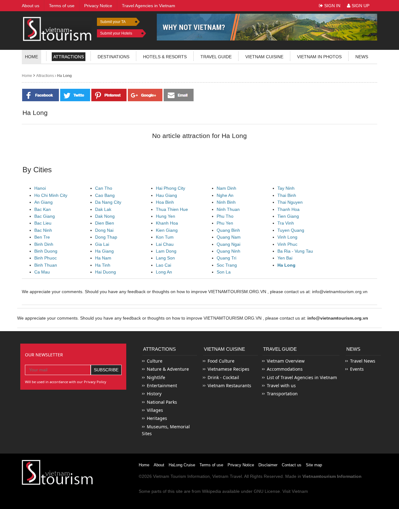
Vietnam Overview (286, 361)
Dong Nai (104, 230)
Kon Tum (165, 237)
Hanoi (40, 188)
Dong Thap (106, 237)
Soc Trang (227, 265)
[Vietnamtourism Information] (57, 28)
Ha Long (64, 76)
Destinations (113, 56)
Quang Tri (226, 257)
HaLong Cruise (182, 465)
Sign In (331, 5)
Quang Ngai (228, 244)
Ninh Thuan (228, 209)
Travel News (362, 361)
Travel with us (281, 385)
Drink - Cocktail (223, 377)
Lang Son (165, 257)
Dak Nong (105, 216)
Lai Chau (165, 244)
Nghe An (225, 195)
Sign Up (359, 5)
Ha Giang (104, 251)
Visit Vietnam (295, 491)
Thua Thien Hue (172, 209)
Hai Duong (105, 271)
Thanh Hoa (288, 209)
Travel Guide (280, 349)
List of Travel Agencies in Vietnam (302, 377)
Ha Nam (103, 257)
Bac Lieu (42, 223)
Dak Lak (103, 209)
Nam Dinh (226, 188)
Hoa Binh (165, 202)
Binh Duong (45, 251)
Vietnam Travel (227, 476)
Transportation (282, 394)
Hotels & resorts (165, 56)
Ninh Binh (226, 202)
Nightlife (156, 377)
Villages (155, 410)
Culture (154, 361)
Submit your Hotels (116, 33)
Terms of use (211, 465)
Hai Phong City (170, 188)
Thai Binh (286, 195)
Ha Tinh (102, 265)
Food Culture (221, 361)
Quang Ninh (228, 251)
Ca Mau (42, 271)
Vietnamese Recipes (228, 369)
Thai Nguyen (290, 202)
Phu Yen (225, 223)
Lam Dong (166, 251)
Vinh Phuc (287, 244)
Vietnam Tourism (169, 476)
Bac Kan (42, 209)
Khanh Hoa (167, 223)
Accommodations (285, 369)
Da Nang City (108, 202)
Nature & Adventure (168, 369)
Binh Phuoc (45, 257)
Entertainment (162, 385)
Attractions (68, 56)
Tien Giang (288, 216)
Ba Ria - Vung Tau (295, 251)
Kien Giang (167, 230)
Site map (314, 465)
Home (31, 56)
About (159, 465)
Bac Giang (44, 216)
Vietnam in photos (319, 56)
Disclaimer (267, 465)
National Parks (162, 402)
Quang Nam (229, 237)
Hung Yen (165, 216)
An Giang (43, 202)
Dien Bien (104, 223)
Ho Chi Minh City (50, 195)
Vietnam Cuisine (264, 56)
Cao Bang (105, 195)
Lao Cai (163, 265)
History (154, 394)
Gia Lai (102, 244)
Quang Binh (228, 230)
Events (357, 369)
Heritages (157, 418)
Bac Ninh (43, 230)
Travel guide (216, 56)
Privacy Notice (241, 465)
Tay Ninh (286, 188)
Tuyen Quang (290, 230)
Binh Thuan (45, 265)
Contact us (291, 465)
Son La (224, 271)
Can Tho (103, 188)
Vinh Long (287, 237)
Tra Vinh (285, 223)
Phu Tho (225, 216)
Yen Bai (284, 257)
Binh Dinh (43, 244)
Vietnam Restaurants (229, 385)
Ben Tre (42, 237)
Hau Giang (166, 195)
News (361, 56)
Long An (164, 271)
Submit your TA (113, 22)
